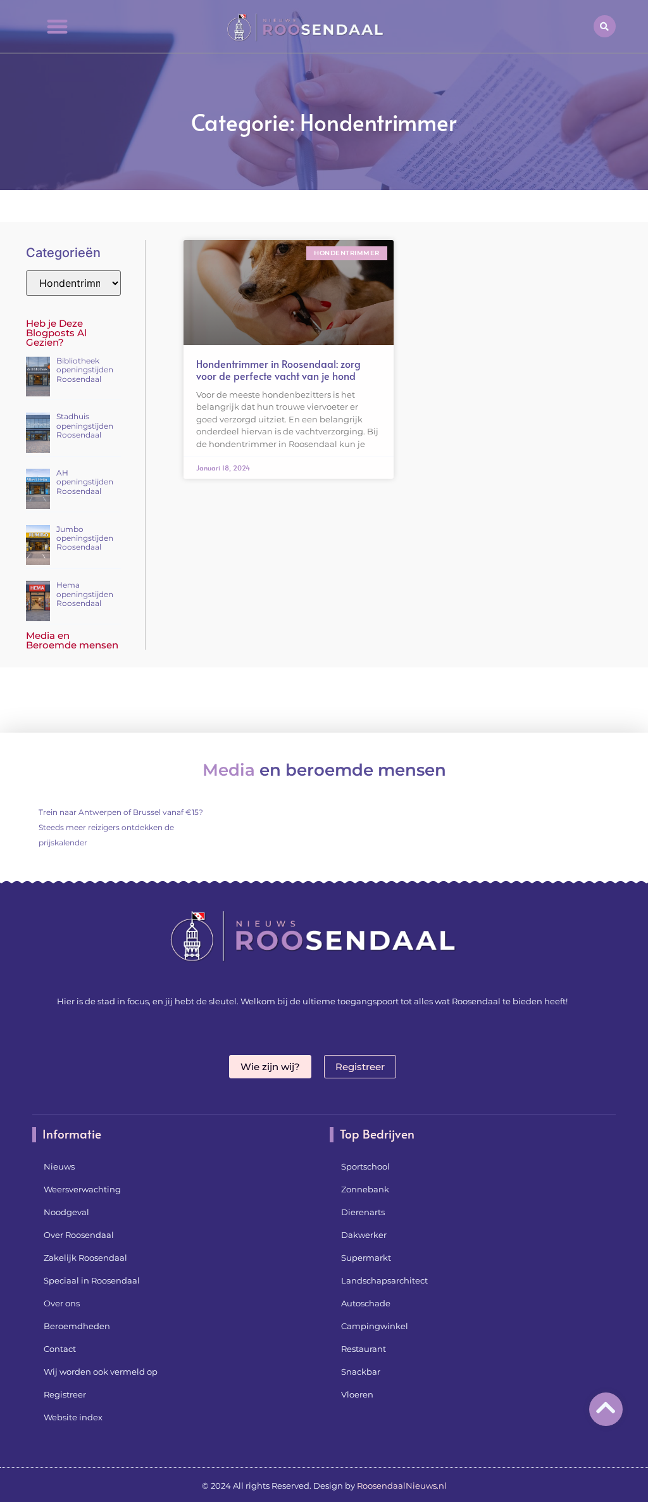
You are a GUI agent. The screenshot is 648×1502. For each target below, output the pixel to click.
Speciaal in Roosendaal (92, 1280)
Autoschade (365, 1303)
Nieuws (59, 1166)
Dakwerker (364, 1235)
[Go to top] (606, 1407)
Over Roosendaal (79, 1235)
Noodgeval (66, 1212)
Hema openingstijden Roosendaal (84, 594)
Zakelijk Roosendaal (85, 1258)
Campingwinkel (374, 1326)
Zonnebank (365, 1189)
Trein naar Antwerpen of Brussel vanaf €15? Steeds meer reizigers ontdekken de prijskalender (121, 827)
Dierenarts (363, 1212)
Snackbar (360, 1371)
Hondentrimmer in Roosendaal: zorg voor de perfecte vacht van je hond (278, 369)
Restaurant (363, 1349)
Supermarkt (366, 1258)
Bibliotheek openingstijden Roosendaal (84, 370)
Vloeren (357, 1394)
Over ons (62, 1303)
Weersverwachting (82, 1189)
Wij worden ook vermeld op (101, 1371)
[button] (57, 26)
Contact (60, 1349)
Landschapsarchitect (384, 1280)
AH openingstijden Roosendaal (84, 482)
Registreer (65, 1394)
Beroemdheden (77, 1326)
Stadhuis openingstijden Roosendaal (84, 425)
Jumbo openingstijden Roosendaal (84, 538)
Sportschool (365, 1166)
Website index (73, 1417)
